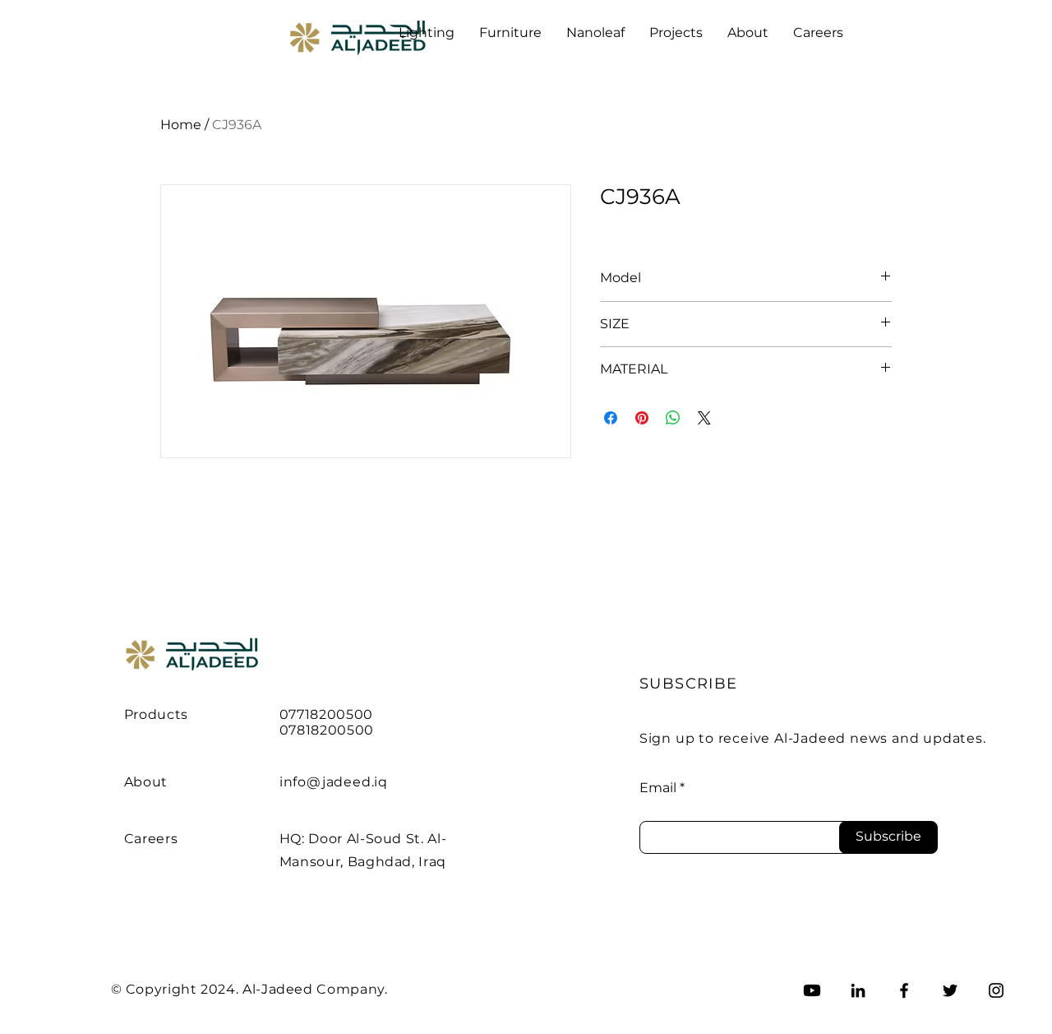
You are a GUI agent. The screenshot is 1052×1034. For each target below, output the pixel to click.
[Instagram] (996, 990)
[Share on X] (704, 418)
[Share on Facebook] (611, 418)
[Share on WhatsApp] (673, 418)
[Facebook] (904, 990)
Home (180, 124)
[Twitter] (950, 990)
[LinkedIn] (858, 990)
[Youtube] (812, 990)
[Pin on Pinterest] (642, 418)
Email (657, 788)
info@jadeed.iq (333, 782)
